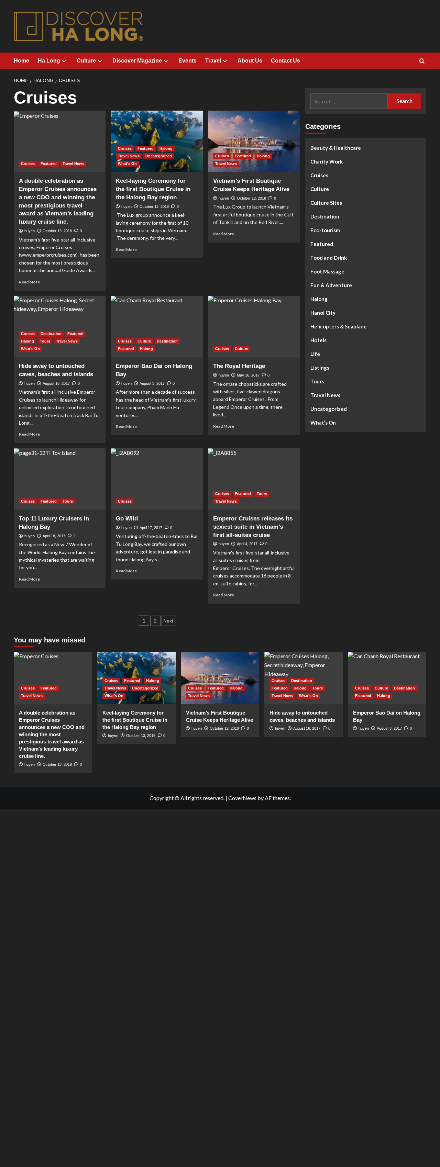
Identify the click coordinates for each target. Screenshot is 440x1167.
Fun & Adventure (331, 285)
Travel (213, 61)
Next (168, 621)
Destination (51, 334)
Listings (319, 367)
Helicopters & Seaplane (338, 326)
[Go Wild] (156, 478)
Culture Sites (326, 203)
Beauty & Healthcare (335, 148)
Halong (166, 148)
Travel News (73, 163)
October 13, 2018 (57, 231)
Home (21, 61)
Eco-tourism (325, 230)
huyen (29, 231)
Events (187, 61)
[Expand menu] (64, 61)
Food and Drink (328, 258)
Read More (29, 281)
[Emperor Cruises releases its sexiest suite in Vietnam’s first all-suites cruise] (254, 478)
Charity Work (326, 161)
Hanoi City (323, 313)
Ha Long (49, 61)
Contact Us (285, 61)
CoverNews (242, 798)
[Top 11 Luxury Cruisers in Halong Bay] (60, 478)
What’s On (127, 163)
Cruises (28, 163)
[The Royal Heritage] (254, 326)
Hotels (318, 340)
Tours (45, 341)
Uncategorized (158, 156)
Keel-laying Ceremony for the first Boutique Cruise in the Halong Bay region (153, 189)
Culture (86, 61)
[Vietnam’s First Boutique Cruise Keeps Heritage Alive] (254, 141)
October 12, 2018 (251, 198)
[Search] (422, 61)
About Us (250, 61)
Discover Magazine (137, 61)
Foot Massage (327, 271)
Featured (49, 163)
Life (315, 354)
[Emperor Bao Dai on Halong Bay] (156, 326)
